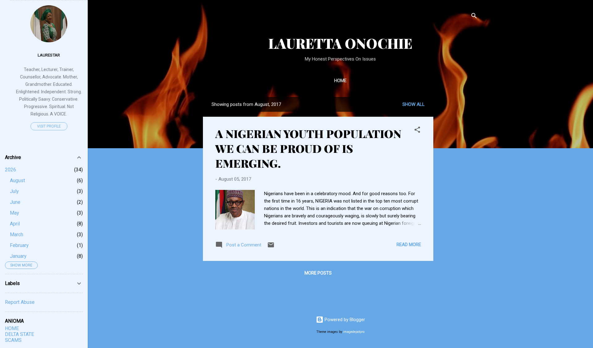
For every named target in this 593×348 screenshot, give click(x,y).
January (18, 256)
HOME (12, 328)
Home (340, 80)
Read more (409, 244)
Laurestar (49, 54)
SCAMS (13, 340)
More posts (318, 272)
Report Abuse (20, 302)
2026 (10, 170)
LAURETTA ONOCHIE (340, 43)
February (19, 245)
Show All (413, 104)
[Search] (474, 16)
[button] (417, 131)
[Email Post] (271, 247)
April (15, 224)
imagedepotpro (353, 332)
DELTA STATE (19, 334)
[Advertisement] (484, 135)
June (15, 202)
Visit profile (49, 126)
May (14, 213)
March (16, 234)
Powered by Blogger (344, 319)
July (14, 191)
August (17, 180)
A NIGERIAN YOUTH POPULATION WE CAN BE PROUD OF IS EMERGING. (308, 148)
